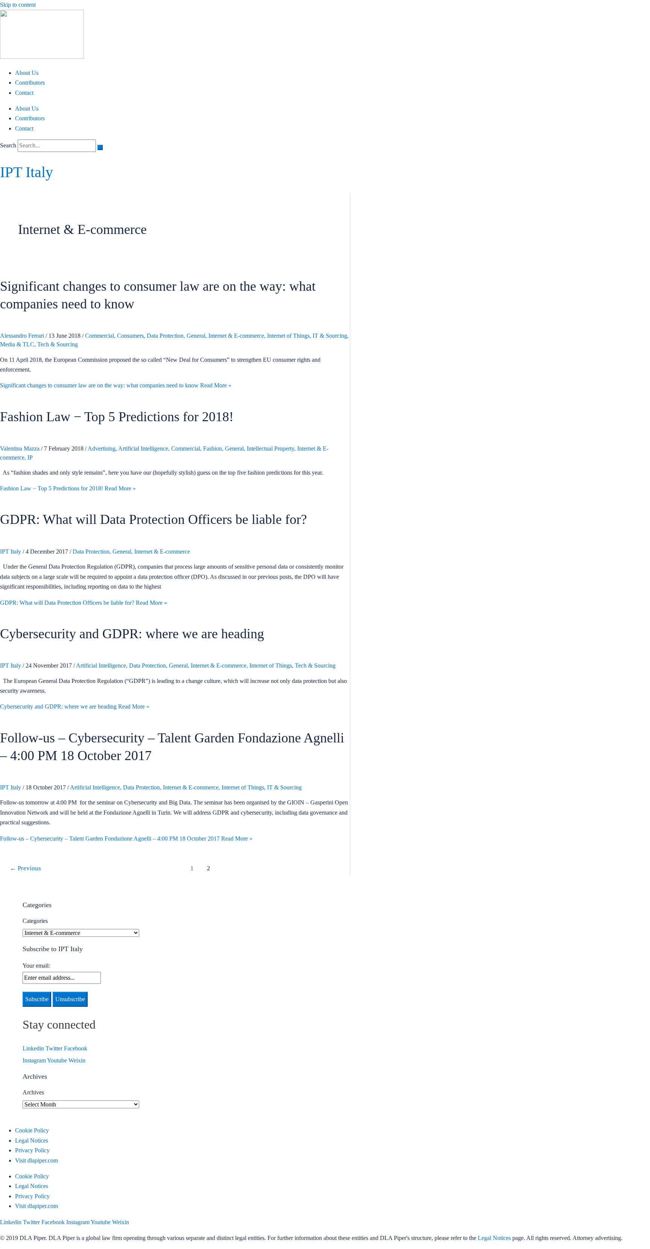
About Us (26, 73)
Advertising (101, 448)
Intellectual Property (270, 448)
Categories (35, 921)
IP (30, 457)
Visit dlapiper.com (36, 1160)
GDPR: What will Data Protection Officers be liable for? (153, 519)
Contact (24, 93)
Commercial (99, 335)
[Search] (100, 147)
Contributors (30, 82)
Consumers (130, 335)
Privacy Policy (32, 1150)
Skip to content (18, 5)
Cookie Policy (32, 1130)
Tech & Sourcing (57, 344)
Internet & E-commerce (236, 335)
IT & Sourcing (330, 335)
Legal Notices (31, 1140)
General (196, 335)
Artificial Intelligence (143, 448)
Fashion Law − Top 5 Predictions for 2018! (117, 416)
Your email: (36, 965)
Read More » (115, 385)
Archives (33, 1092)
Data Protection (165, 335)
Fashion (212, 448)
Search (8, 145)
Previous (25, 868)
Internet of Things (288, 335)
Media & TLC (17, 344)
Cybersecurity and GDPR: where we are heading (132, 633)
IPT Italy (26, 172)
